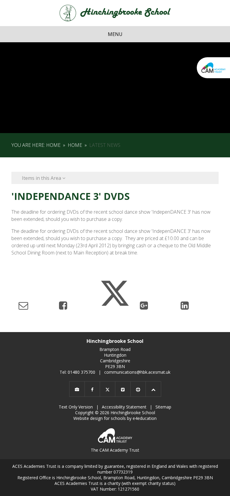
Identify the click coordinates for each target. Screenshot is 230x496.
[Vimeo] (122, 389)
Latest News (104, 145)
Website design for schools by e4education (115, 418)
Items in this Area (42, 178)
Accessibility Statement (124, 407)
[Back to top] (153, 389)
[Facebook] (92, 389)
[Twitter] (107, 389)
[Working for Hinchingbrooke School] (76, 389)
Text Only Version (76, 407)
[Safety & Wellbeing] (138, 389)
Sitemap (163, 407)
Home (53, 145)
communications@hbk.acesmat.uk (137, 372)
